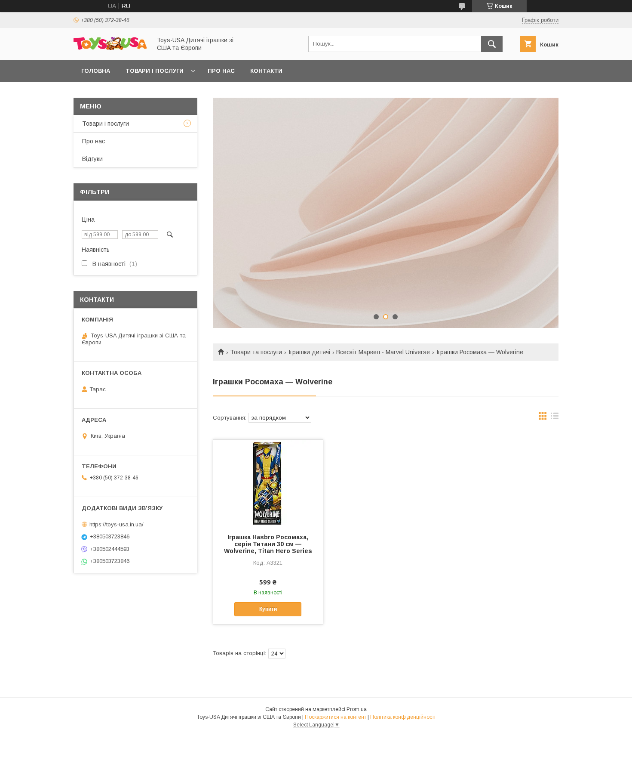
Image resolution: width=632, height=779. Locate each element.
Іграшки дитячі (309, 352)
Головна (95, 71)
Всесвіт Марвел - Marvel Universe (383, 352)
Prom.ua (357, 709)
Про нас (221, 71)
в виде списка (554, 418)
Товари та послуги (256, 352)
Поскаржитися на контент (335, 717)
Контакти (266, 71)
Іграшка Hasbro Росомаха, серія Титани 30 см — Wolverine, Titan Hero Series (268, 544)
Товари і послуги (155, 71)
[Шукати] (492, 44)
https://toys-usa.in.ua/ (116, 524)
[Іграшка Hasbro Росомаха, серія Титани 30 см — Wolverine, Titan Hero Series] (268, 483)
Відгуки (92, 158)
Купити (268, 609)
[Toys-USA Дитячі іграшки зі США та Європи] (110, 47)
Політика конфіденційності (403, 717)
